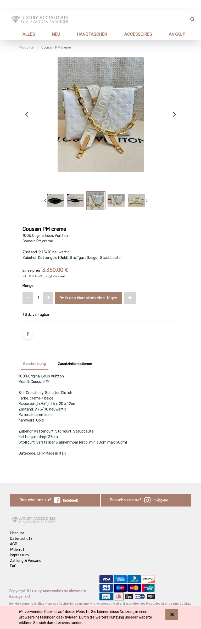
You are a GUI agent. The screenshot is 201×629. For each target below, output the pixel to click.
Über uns (17, 533)
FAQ (13, 566)
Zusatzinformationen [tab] (75, 364)
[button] (130, 298)
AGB (13, 544)
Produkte (26, 47)
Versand (59, 276)
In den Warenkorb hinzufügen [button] (90, 298)
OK (172, 614)
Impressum (19, 555)
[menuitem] (22, 34)
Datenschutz (21, 538)
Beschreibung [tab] (34, 364)
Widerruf (17, 549)
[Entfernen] (28, 298)
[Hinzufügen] (48, 298)
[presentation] (27, 114)
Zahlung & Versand (25, 560)
